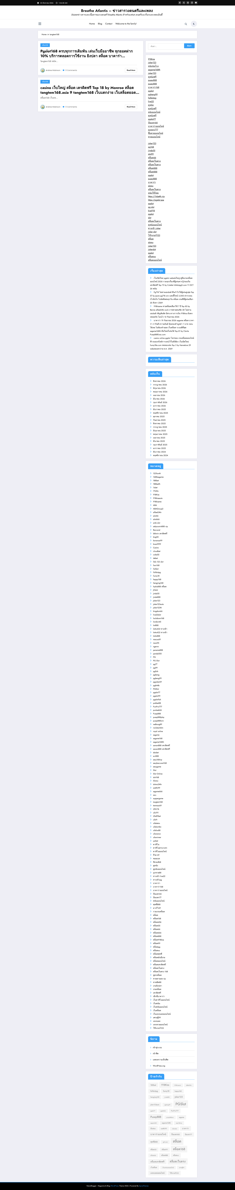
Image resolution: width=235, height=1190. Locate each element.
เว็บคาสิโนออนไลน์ (161, 999)
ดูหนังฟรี (152, 76)
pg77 (155, 664)
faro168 (156, 565)
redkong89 (157, 724)
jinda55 (151, 150)
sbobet (156, 752)
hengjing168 (158, 583)
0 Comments (71, 70)
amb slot (156, 522)
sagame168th (154, 69)
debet (155, 558)
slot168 (156, 777)
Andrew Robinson (53, 70)
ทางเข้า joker (154, 228)
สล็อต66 (152, 157)
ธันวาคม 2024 (159, 451)
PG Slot (156, 660)
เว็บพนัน (156, 1003)
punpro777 (153, 129)
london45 (157, 621)
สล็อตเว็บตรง (154, 161)
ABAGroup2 (158, 508)
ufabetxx (156, 823)
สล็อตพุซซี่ (157, 953)
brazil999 (157, 544)
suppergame (158, 798)
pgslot (151, 91)
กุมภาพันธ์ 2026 (160, 402)
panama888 (158, 650)
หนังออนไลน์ (154, 112)
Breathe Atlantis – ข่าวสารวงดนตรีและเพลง (117, 10)
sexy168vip (157, 759)
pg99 (155, 667)
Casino (156, 547)
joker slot (152, 231)
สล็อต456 (157, 922)
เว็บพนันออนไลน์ (160, 1006)
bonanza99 (157, 540)
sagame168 (157, 738)
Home (92, 23)
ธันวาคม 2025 (159, 409)
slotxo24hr (157, 784)
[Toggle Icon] (40, 24)
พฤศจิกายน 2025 (160, 413)
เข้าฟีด (156, 1053)
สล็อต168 (45, 45)
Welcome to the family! (126, 23)
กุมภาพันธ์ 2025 (160, 444)
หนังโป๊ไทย (153, 193)
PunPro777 (157, 706)
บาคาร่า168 (153, 87)
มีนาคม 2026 (159, 398)
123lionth (157, 473)
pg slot (151, 207)
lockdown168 (158, 618)
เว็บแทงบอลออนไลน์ (162, 1014)
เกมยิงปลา (157, 985)
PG (154, 657)
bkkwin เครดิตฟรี (160, 533)
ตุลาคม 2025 (158, 416)
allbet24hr (157, 512)
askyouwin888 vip (160, 526)
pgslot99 (156, 696)
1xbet (155, 487)
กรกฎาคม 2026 (160, 384)
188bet (156, 480)
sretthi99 (156, 787)
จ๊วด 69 (156, 855)
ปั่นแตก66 (153, 122)
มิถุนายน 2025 (159, 430)
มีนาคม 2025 (159, 441)
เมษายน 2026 (159, 395)
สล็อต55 (156, 925)
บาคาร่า (152, 182)
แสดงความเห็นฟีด (160, 1059)
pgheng (156, 674)
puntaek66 (157, 710)
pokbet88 (157, 703)
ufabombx (157, 826)
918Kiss (156, 494)
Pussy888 (157, 713)
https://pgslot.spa (156, 200)
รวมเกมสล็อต (159, 911)
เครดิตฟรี (157, 992)
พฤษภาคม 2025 (160, 434)
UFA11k (156, 809)
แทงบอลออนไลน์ (157, 1173)
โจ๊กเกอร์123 (154, 235)
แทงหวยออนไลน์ (160, 1024)
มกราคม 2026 (159, 405)
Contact (108, 23)
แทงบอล (156, 1021)
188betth (156, 484)
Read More (131, 70)
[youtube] (195, 2)
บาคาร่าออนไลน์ (156, 126)
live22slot (157, 614)
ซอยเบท (156, 858)
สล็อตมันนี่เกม (159, 957)
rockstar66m (158, 727)
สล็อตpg (156, 946)
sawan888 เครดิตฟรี (161, 745)
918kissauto (158, 498)
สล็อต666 (157, 932)
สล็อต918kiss (158, 939)
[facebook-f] (179, 2)
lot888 (156, 625)
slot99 (151, 154)
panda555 (157, 653)
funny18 (156, 575)
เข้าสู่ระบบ (157, 1047)
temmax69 (157, 805)
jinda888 (156, 597)
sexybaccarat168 (160, 763)
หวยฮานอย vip (159, 978)
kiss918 (151, 210)
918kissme (157, 501)
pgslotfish (157, 699)
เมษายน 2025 (159, 437)
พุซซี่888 (156, 904)
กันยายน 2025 (159, 420)
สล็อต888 (152, 168)
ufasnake (174, 1129)
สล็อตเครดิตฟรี (159, 964)
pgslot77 (152, 119)
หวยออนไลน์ (154, 136)
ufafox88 (156, 830)
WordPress (115, 1186)
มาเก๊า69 (157, 908)
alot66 (155, 515)
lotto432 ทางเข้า (160, 628)
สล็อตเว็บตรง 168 (160, 971)
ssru (154, 795)
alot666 (156, 519)
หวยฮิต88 (157, 982)
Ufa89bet (157, 816)
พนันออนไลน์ (158, 900)
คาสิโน (156, 844)
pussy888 (152, 80)
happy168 (157, 579)
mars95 (156, 643)
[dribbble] (187, 2)
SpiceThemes (144, 1186)
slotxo (150, 185)
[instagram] (191, 2)
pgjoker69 (157, 681)
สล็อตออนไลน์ (155, 260)
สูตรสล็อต (157, 975)
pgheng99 (153, 94)
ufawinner (157, 837)
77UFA (156, 491)
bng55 (156, 537)
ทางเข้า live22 (159, 876)
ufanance (157, 833)
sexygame (157, 766)
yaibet (155, 840)
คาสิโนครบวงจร (160, 847)
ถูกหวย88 (157, 872)
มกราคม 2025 (159, 448)
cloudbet (156, 551)
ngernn (156, 646)
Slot (154, 770)
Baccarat (156, 530)
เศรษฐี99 (157, 1017)
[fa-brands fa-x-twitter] (183, 2)
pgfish (155, 671)
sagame (156, 734)
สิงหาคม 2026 (159, 381)
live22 (151, 101)
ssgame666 (157, 791)
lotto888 (156, 636)
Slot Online (157, 773)
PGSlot (156, 689)
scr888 (156, 756)
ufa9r (155, 819)
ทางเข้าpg (157, 879)
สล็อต (151, 238)
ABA (155, 505)
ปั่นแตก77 (157, 897)
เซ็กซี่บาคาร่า (159, 996)
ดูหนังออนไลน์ (155, 224)
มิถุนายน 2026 (159, 388)
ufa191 (156, 812)
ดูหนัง (151, 105)
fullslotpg (152, 98)
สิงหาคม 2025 (159, 423)
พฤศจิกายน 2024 (160, 455)
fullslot (156, 568)
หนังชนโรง (153, 66)
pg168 (151, 147)
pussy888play (158, 717)
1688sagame (158, 477)
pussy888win (158, 720)
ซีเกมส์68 (157, 862)
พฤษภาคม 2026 (160, 391)
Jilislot (155, 590)
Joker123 (156, 600)
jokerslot (152, 249)
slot (149, 217)
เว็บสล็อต (157, 1010)
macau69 (157, 639)
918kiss (151, 59)
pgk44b (156, 685)
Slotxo (155, 780)
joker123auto (158, 604)
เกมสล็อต (157, 989)
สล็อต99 (156, 943)
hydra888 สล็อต (159, 586)
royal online (158, 731)
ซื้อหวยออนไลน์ (155, 133)
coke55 (156, 554)
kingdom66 (157, 611)
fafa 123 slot (158, 561)
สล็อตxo (152, 256)
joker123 (152, 62)
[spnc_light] (194, 24)
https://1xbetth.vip (156, 196)
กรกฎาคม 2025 (160, 427)
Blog (100, 23)
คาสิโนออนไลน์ (160, 851)
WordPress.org (159, 1065)
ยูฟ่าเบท (165, 1142)
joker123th (157, 607)
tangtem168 (158, 802)
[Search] (186, 24)
